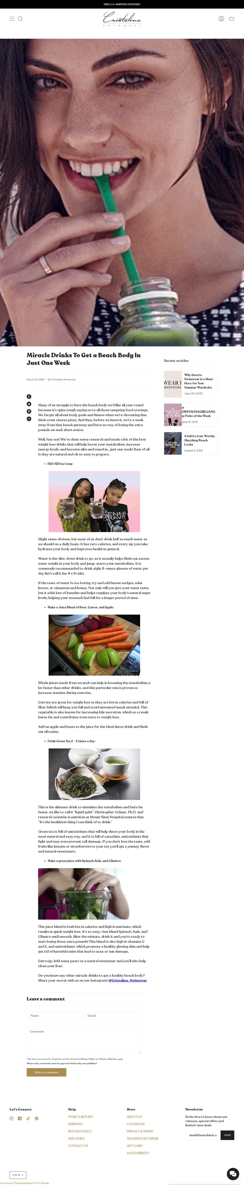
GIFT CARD (135, 1146)
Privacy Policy (87, 1059)
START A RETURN (80, 1117)
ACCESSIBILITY (138, 1153)
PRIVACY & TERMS (140, 1131)
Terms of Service (108, 1059)
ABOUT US (134, 1117)
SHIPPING (75, 1124)
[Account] (221, 19)
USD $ (16, 1175)
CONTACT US (78, 1146)
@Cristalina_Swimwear (127, 980)
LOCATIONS (136, 1124)
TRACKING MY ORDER (142, 1139)
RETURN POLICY (80, 1131)
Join (227, 1135)
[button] (233, 1174)
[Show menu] (12, 19)
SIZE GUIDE (76, 1139)
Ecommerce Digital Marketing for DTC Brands (24, 1183)
